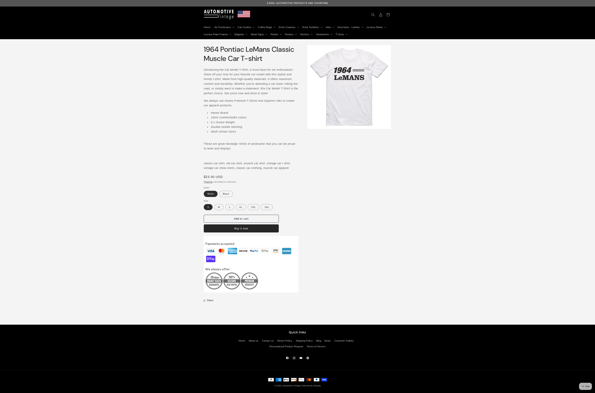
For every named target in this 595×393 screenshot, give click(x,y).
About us (253, 340)
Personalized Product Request (286, 346)
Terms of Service (316, 346)
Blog (318, 340)
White (210, 194)
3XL (267, 207)
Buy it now (241, 228)
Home (242, 340)
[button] (224, 27)
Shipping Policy (304, 340)
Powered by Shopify (311, 386)
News (327, 340)
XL (240, 207)
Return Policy (284, 340)
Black (226, 194)
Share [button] (210, 300)
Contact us (268, 340)
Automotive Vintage (291, 386)
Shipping (208, 182)
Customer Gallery (344, 340)
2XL (253, 207)
